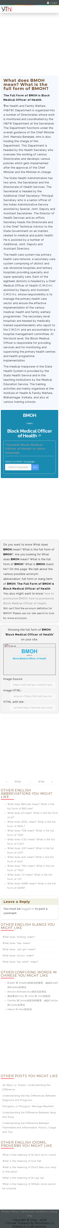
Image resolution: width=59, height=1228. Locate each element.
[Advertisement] (29, 46)
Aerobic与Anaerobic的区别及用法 (26, 991)
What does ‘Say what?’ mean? (20, 961)
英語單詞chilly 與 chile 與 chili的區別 (28, 996)
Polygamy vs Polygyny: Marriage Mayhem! (28, 1106)
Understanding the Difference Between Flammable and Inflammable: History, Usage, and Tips (29, 1127)
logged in (27, 908)
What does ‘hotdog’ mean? (18, 937)
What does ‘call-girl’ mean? (19, 949)
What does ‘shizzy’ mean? (18, 955)
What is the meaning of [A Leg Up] (23, 1178)
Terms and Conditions (34, 1211)
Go (35, 467)
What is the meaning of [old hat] (21, 1161)
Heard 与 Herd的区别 (19, 1009)
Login (53, 2)
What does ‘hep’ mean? (16, 943)
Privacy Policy (10, 1211)
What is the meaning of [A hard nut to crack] (29, 1155)
